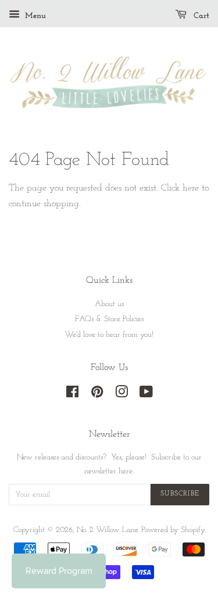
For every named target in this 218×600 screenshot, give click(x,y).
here (191, 188)
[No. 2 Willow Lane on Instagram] (121, 394)
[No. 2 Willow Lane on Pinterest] (97, 394)
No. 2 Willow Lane (107, 530)
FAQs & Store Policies (109, 319)
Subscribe (179, 493)
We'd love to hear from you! (109, 335)
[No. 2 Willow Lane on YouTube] (146, 394)
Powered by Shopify (173, 530)
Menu (34, 16)
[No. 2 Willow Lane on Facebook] (72, 394)
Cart (200, 16)
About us (109, 304)
